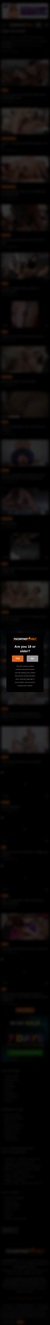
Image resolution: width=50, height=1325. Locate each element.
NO (32, 658)
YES (18, 658)
